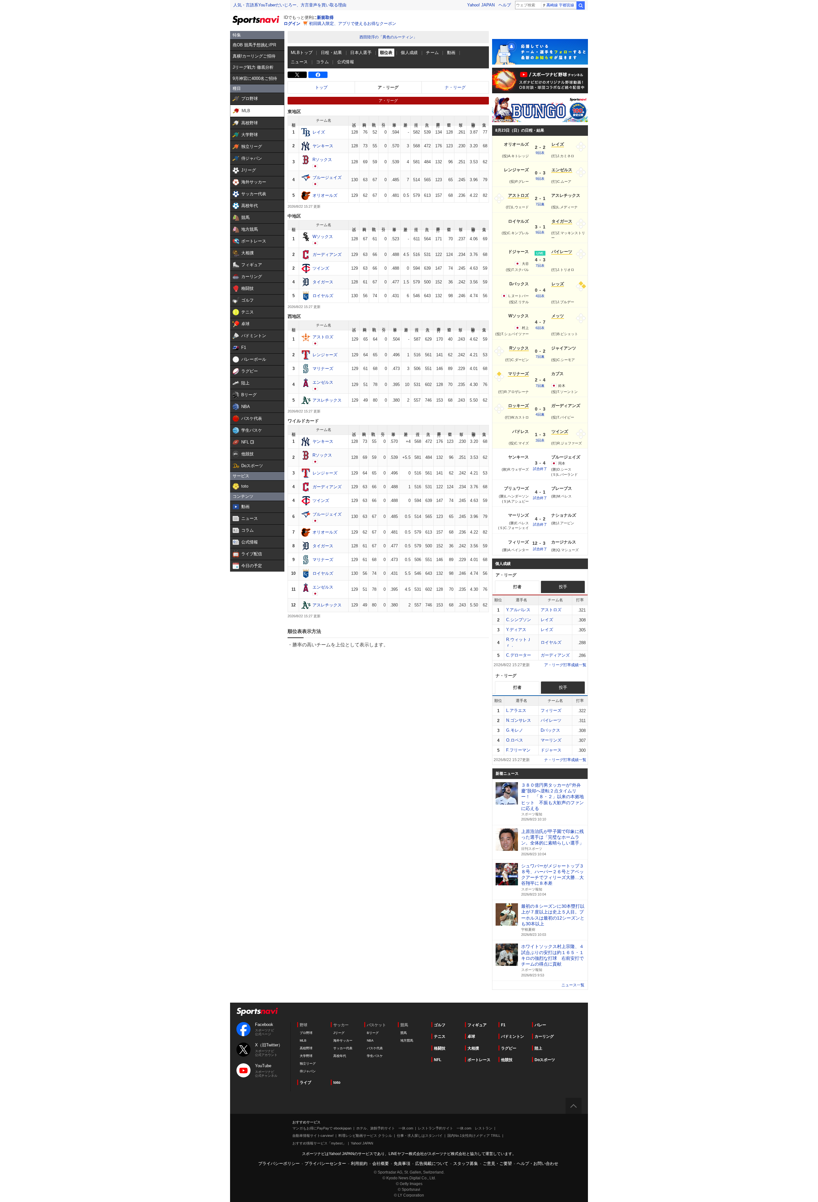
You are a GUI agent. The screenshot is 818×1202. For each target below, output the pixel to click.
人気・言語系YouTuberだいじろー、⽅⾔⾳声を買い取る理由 (289, 5)
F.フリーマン (518, 750)
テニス (439, 1036)
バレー (540, 1025)
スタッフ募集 (465, 1163)
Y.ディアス (516, 629)
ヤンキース (323, 145)
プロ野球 (306, 1033)
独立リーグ (308, 1063)
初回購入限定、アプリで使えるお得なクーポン (352, 23)
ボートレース (478, 1060)
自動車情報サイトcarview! (313, 1135)
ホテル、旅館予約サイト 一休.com (384, 1128)
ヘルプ (504, 5)
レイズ (319, 132)
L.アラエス (516, 710)
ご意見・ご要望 (497, 1163)
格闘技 (439, 1048)
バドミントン (512, 1036)
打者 (517, 586)
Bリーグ (373, 1033)
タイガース (323, 282)
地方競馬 (406, 1040)
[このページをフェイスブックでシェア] (318, 75)
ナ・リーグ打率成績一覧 (565, 760)
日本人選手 (361, 52)
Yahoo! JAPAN (481, 5)
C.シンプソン (518, 619)
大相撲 (473, 1048)
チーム (432, 52)
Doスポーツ (545, 1060)
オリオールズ (325, 195)
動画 (451, 52)
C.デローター (518, 655)
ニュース (299, 61)
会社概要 (380, 1163)
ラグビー (508, 1048)
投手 (563, 586)
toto (336, 1082)
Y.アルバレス (518, 609)
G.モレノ (514, 730)
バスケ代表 (375, 1048)
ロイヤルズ (323, 295)
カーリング (544, 1036)
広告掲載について (431, 1163)
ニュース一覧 (572, 985)
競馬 (403, 1033)
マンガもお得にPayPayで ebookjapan (321, 1128)
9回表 (540, 153)
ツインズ (321, 268)
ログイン (292, 23)
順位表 (386, 52)
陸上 (538, 1048)
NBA (370, 1040)
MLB (303, 1040)
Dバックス (550, 730)
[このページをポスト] (297, 75)
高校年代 (339, 1056)
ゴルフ (439, 1025)
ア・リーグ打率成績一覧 (565, 665)
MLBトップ (302, 52)
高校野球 (306, 1048)
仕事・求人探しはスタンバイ (420, 1135)
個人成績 (409, 52)
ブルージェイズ (327, 177)
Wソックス (323, 236)
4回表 (540, 296)
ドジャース (551, 750)
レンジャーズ (325, 354)
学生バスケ (375, 1056)
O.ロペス (514, 740)
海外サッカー (342, 1040)
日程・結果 (331, 52)
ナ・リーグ (455, 87)
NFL (437, 1060)
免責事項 (402, 1163)
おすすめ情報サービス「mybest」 (319, 1143)
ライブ (305, 1082)
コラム (322, 61)
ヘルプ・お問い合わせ (537, 1163)
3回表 (540, 440)
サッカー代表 (342, 1048)
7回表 (540, 265)
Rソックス (322, 159)
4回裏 (540, 414)
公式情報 (345, 61)
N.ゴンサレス (518, 720)
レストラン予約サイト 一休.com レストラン (455, 1128)
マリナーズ (323, 368)
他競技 (507, 1060)
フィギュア (477, 1025)
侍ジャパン (308, 1071)
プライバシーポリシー (279, 1163)
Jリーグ (338, 1033)
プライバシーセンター (325, 1163)
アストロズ (323, 337)
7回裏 (540, 204)
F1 (503, 1025)
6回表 (540, 328)
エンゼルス (323, 382)
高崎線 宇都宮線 (560, 5)
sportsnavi (257, 1012)
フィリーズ (551, 710)
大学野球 (306, 1056)
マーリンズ (551, 740)
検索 (580, 5)
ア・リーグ (388, 87)
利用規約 (359, 1163)
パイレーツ (551, 720)
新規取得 (325, 17)
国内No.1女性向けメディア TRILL (473, 1135)
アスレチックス (327, 400)
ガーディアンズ (327, 254)
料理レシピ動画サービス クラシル (365, 1135)
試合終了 (540, 469)
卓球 (471, 1036)
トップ (321, 87)
